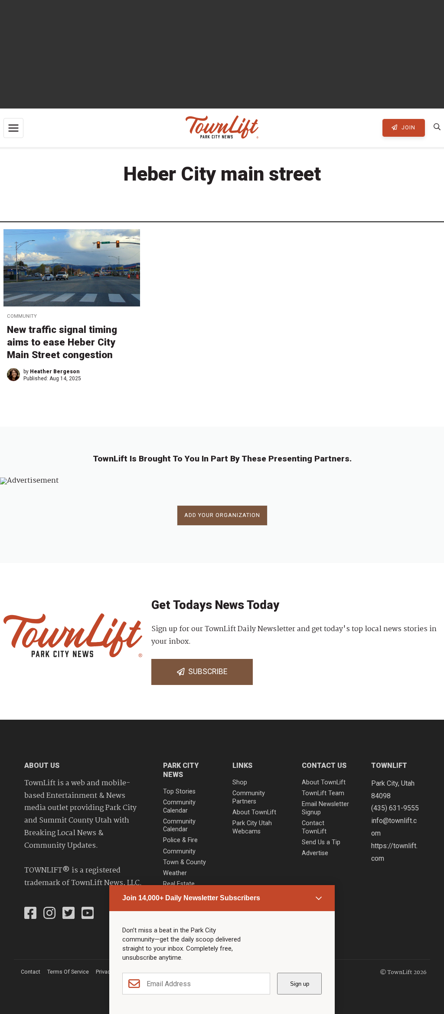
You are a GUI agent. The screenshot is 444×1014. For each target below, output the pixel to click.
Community (22, 316)
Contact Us (324, 765)
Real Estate (179, 884)
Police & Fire (180, 840)
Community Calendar (179, 806)
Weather (175, 873)
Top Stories (179, 791)
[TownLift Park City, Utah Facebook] (30, 914)
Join (407, 127)
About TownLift (254, 812)
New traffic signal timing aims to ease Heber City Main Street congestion (62, 342)
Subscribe (206, 671)
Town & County (184, 862)
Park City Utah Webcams (252, 827)
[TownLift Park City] (222, 128)
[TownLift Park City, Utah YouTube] (88, 914)
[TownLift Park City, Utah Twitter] (68, 914)
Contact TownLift (314, 827)
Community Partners (248, 797)
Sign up (299, 984)
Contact (30, 971)
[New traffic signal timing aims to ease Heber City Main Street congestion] (71, 267)
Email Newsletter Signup (325, 808)
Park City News (181, 770)
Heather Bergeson (55, 372)
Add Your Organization (222, 515)
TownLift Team (323, 793)
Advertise (315, 853)
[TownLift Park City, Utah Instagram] (49, 914)
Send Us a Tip (321, 842)
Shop (239, 782)
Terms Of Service (68, 971)
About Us (41, 765)
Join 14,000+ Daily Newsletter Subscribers (191, 898)
